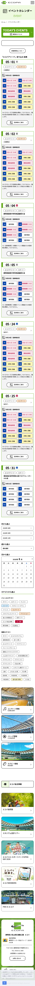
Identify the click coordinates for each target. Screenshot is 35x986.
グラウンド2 (18, 660)
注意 (20, 622)
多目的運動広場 (22, 656)
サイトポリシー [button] (10, 978)
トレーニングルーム (9, 648)
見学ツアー (20, 618)
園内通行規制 (17, 679)
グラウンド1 (6, 660)
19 (13, 578)
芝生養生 (15, 625)
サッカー (23, 602)
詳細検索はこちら (16, 51)
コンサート (15, 610)
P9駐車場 (14, 675)
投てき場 (16, 640)
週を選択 (5, 548)
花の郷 (24, 671)
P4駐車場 (5, 679)
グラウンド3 (6, 664)
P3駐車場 (24, 675)
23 (31, 578)
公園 (4, 671)
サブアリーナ (21, 644)
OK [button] (4, 983)
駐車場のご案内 (19, 122)
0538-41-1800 (19, 951)
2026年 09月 (6, 533)
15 (26, 574)
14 (22, 574)
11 (8, 574)
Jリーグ (5, 606)
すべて (5, 602)
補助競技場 (6, 640)
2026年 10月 (6, 538)
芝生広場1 (18, 664)
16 (31, 574)
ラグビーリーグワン (18, 606)
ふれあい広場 (14, 671)
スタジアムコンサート (9, 614)
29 (26, 581)
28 (22, 581)
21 (22, 578)
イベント (5, 610)
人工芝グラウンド (8, 656)
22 (26, 578)
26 (13, 581)
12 (13, 574)
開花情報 (5, 625)
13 (17, 574)
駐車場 (5, 675)
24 (4, 581)
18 (8, 578)
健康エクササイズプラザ (10, 652)
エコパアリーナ (7, 644)
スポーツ (13, 602)
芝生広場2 (6, 667)
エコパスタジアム (16, 636)
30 (31, 581)
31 (4, 585)
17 (4, 578)
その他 (27, 679)
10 (4, 574)
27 (17, 581)
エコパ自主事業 (7, 622)
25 (8, 581)
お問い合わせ (17, 958)
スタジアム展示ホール (20, 667)
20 (17, 578)
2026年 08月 (6, 528)
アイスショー (25, 614)
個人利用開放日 (7, 618)
